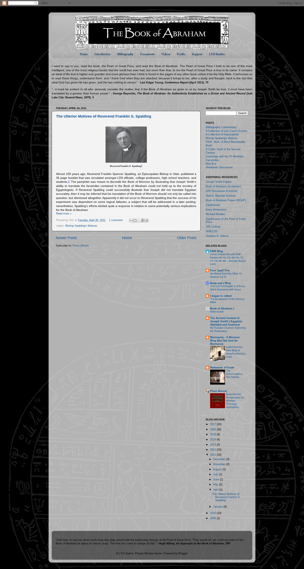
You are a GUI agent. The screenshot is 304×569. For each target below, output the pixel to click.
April (216, 489)
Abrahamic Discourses (219, 167)
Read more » (63, 213)
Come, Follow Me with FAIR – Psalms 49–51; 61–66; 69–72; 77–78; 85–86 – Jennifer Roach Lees (228, 259)
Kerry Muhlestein (216, 209)
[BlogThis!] (135, 220)
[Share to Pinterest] (147, 220)
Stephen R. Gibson (217, 236)
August (218, 469)
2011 (213, 454)
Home (84, 54)
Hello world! (217, 311)
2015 (213, 434)
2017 (213, 424)
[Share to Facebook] (143, 220)
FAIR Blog (216, 251)
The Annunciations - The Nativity (235, 374)
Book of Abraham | (222, 308)
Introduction (102, 54)
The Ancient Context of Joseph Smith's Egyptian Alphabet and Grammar (226, 321)
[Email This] (131, 220)
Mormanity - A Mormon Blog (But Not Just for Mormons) (225, 340)
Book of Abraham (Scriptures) (223, 186)
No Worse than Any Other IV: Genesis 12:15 (226, 275)
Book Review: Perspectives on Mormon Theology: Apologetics (235, 401)
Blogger (182, 553)
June (216, 479)
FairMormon (213, 205)
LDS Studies (217, 54)
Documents (147, 54)
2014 (213, 439)
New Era (211, 163)
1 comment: (116, 220)
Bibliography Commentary (221, 127)
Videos (165, 54)
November (219, 464)
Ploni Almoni (218, 391)
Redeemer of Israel (222, 367)
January (218, 506)
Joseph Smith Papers (219, 181)
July (216, 474)
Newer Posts (66, 238)
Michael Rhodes (215, 214)
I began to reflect (221, 296)
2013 (213, 444)
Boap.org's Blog (220, 283)
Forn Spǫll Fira (220, 270)
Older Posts (186, 238)
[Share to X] (139, 220)
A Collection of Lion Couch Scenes (226, 131)
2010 (213, 513)
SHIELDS (211, 231)
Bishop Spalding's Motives (81, 225)
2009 (213, 518)
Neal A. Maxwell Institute (221, 195)
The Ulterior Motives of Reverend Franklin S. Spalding (103, 116)
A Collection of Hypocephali (222, 134)
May (216, 484)
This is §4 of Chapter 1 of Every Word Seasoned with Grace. (227, 288)
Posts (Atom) (81, 245)
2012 (213, 449)
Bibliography (125, 54)
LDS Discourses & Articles (222, 191)
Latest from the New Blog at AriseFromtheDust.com (236, 352)
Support (197, 54)
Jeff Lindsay (213, 226)
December (219, 459)
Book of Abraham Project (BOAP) (226, 200)
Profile (181, 54)
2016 (213, 429)
